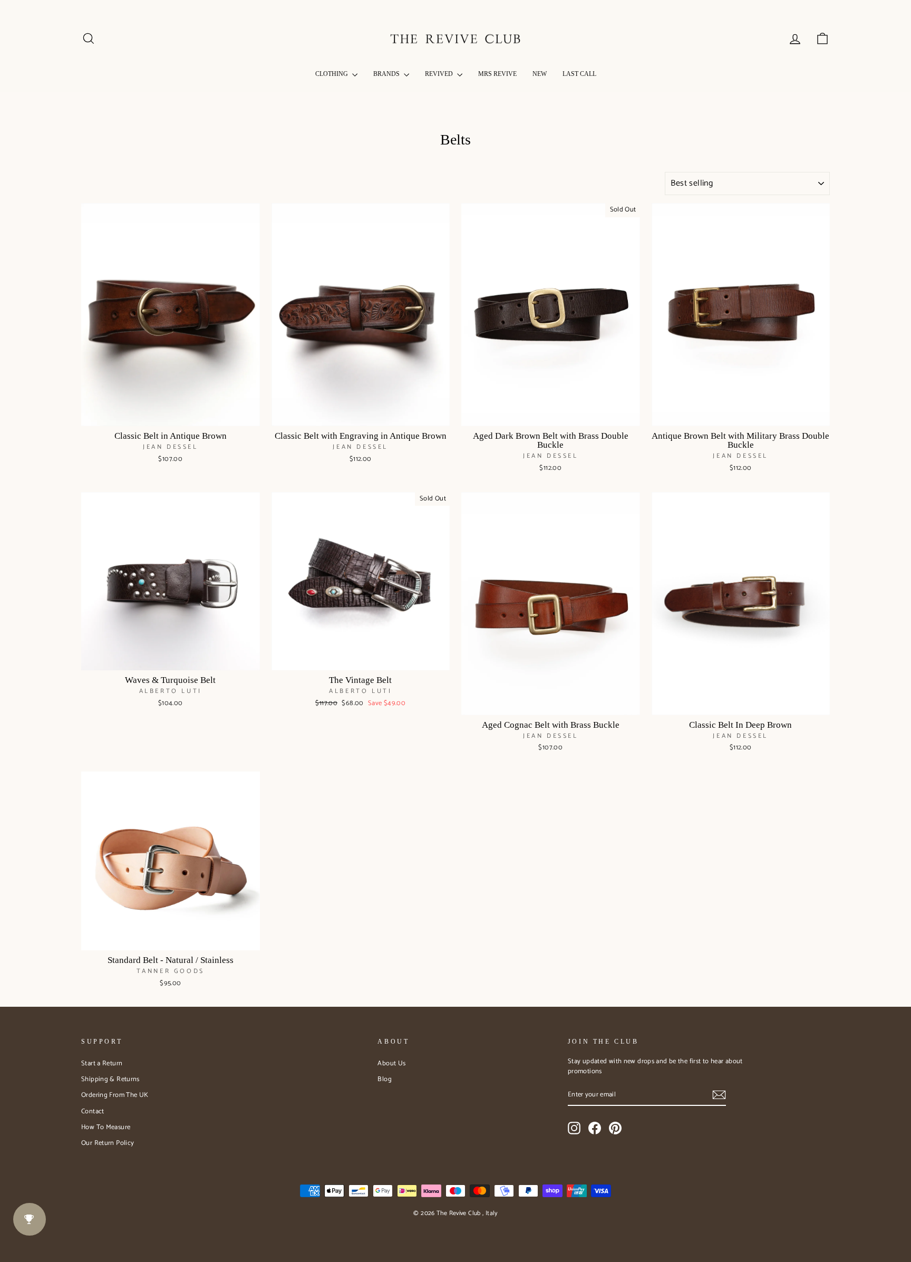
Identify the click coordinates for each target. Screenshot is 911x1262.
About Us (391, 1063)
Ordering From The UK (115, 1095)
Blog (384, 1079)
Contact (92, 1111)
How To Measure (105, 1127)
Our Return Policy (107, 1143)
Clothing (332, 74)
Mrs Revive (497, 74)
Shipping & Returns (110, 1079)
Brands (387, 74)
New (539, 74)
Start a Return (101, 1063)
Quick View (170, 414)
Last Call (579, 74)
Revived (439, 74)
